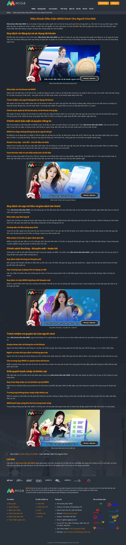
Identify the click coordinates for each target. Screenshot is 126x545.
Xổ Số (91, 9)
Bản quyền (12, 504)
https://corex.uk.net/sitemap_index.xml (76, 532)
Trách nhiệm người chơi (17, 520)
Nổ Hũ (85, 9)
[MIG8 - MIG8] (16, 3)
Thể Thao (63, 9)
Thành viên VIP (42, 507)
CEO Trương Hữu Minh (77, 529)
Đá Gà (78, 9)
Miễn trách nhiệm (15, 510)
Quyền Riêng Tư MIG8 (28, 454)
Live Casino (53, 9)
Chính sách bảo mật (16, 513)
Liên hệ (39, 516)
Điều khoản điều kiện (16, 516)
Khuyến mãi (41, 513)
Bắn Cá (71, 9)
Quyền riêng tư (14, 507)
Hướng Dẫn (41, 9)
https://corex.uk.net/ (70, 513)
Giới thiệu (40, 504)
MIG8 (33, 9)
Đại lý (39, 510)
